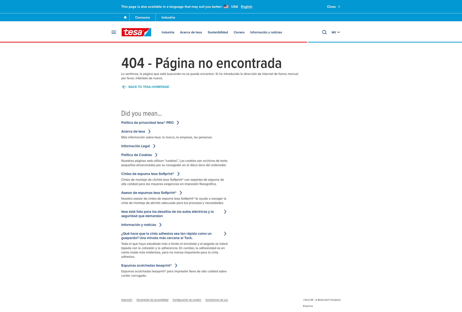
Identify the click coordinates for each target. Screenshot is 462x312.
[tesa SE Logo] (136, 32)
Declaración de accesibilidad (152, 299)
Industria (168, 17)
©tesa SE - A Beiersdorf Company (322, 299)
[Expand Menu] (114, 32)
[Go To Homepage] (125, 17)
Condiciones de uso (217, 299)
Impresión (126, 299)
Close (331, 6)
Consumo (142, 17)
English (246, 6)
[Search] (324, 32)
